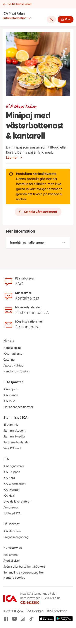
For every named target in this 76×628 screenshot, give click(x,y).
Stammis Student (14, 430)
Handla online (12, 348)
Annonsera (10, 507)
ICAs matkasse (12, 354)
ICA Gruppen (11, 472)
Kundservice (12, 548)
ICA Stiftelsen (12, 531)
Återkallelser (11, 561)
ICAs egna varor (13, 466)
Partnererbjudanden (16, 442)
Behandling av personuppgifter (23, 572)
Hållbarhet (11, 524)
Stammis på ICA (15, 417)
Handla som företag (16, 371)
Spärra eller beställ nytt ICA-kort (24, 566)
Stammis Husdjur (14, 436)
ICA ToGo (9, 401)
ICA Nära (9, 478)
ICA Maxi (9, 495)
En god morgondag (15, 537)
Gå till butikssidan (19, 4)
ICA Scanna (10, 395)
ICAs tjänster (13, 382)
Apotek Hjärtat (13, 365)
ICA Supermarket (14, 484)
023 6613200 (29, 603)
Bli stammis (10, 424)
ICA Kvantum (11, 490)
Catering (9, 359)
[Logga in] (51, 19)
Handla (8, 341)
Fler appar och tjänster (18, 407)
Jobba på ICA (11, 513)
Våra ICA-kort (12, 448)
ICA (6, 459)
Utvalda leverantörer (17, 501)
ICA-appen (10, 389)
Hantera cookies (14, 577)
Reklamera (10, 555)
